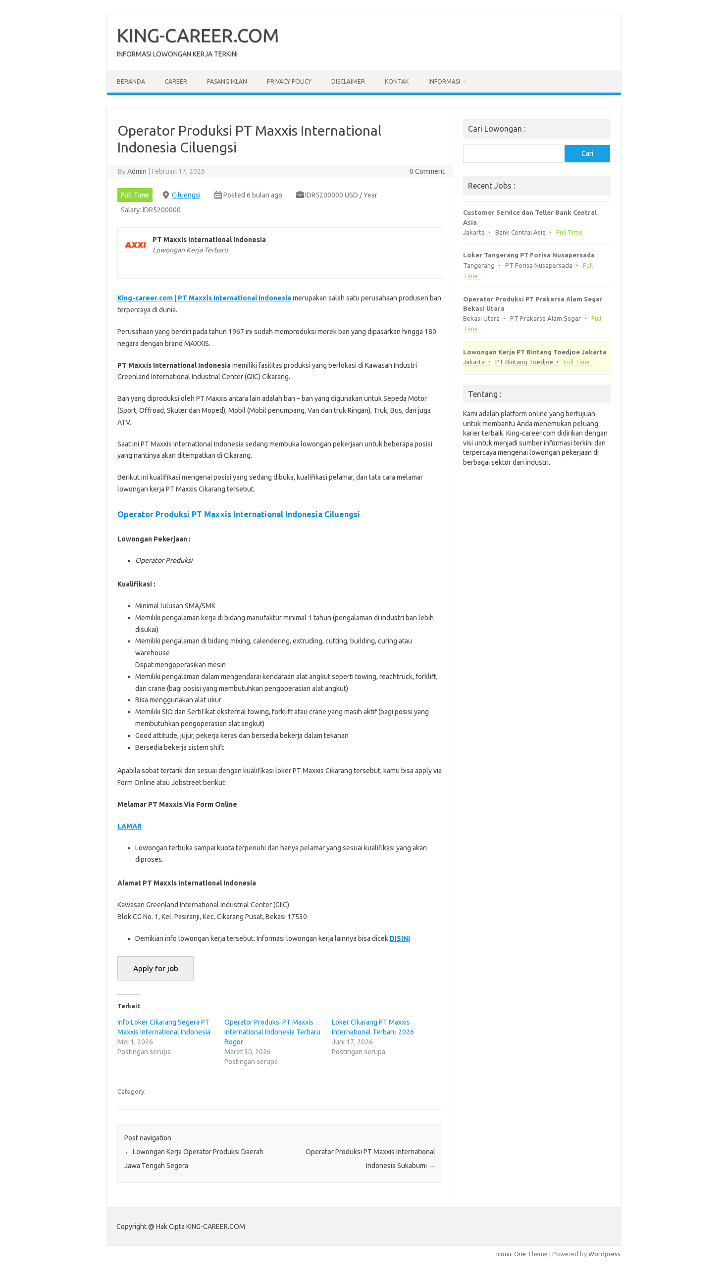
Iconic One (511, 1253)
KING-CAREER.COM (198, 35)
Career (176, 81)
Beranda (131, 81)
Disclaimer (348, 81)
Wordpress (604, 1253)
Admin (137, 171)
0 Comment (427, 171)
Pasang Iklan (227, 81)
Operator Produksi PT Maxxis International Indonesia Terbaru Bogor (272, 1032)
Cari (587, 153)
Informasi (444, 81)
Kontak (397, 81)
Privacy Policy (289, 81)
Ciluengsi (186, 195)
